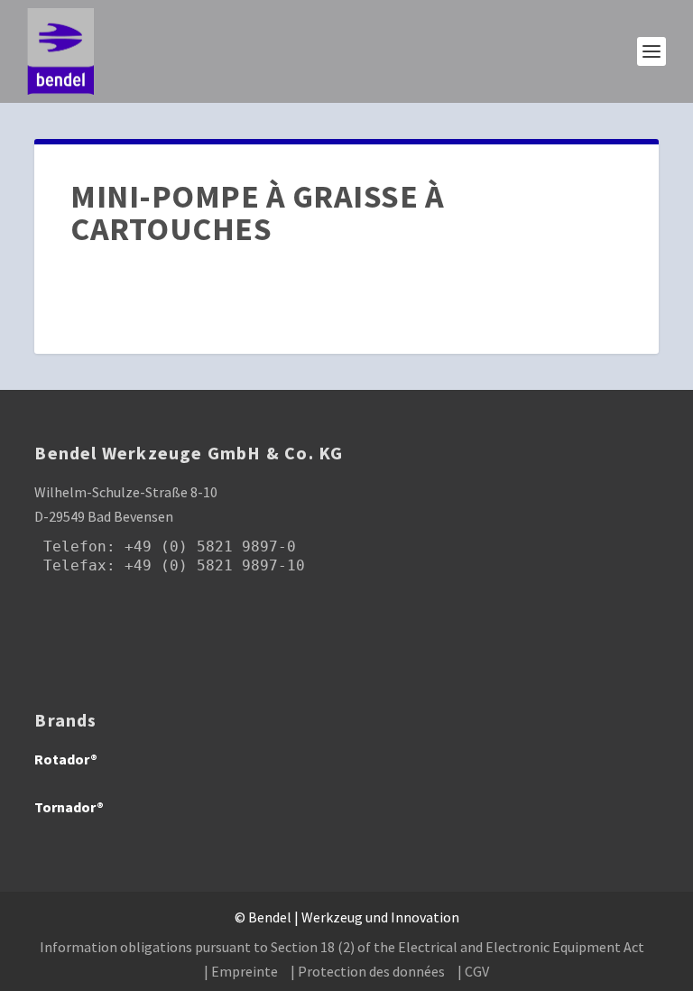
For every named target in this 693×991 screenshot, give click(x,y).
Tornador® (69, 807)
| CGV (473, 971)
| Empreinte (241, 971)
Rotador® (65, 759)
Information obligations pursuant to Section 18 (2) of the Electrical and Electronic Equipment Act (342, 947)
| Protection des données (368, 971)
